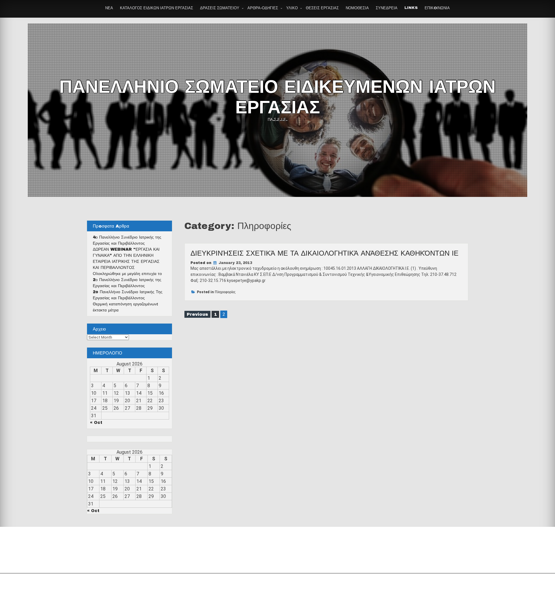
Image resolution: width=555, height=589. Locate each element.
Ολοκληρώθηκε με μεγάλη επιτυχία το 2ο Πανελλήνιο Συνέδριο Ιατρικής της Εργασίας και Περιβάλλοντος (127, 280)
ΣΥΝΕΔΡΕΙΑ (386, 8)
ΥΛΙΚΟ (292, 8)
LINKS (411, 8)
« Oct (96, 422)
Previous (197, 314)
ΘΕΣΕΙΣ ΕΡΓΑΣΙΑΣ (322, 8)
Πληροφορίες (225, 292)
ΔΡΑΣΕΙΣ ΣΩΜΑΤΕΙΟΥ (219, 8)
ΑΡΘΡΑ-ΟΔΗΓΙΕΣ (262, 8)
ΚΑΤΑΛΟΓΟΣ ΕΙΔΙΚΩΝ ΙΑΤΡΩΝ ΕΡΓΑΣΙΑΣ (156, 8)
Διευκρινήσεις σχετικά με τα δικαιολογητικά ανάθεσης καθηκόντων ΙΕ (324, 253)
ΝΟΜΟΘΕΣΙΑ (357, 8)
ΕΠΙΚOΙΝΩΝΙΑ (437, 8)
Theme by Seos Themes (342, 581)
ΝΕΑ (109, 8)
